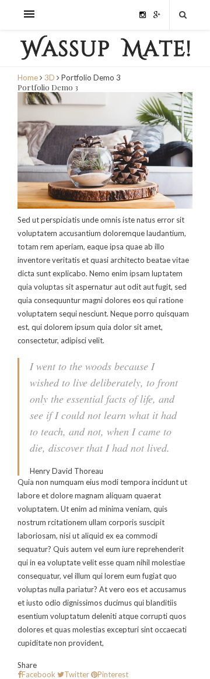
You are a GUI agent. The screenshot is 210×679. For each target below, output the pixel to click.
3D (49, 77)
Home (29, 77)
